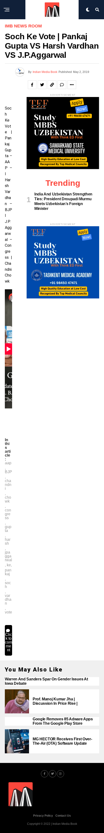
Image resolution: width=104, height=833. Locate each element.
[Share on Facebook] (32, 84)
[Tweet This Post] (42, 84)
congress (8, 514)
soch (8, 585)
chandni (8, 485)
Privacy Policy (43, 815)
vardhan (8, 599)
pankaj (8, 572)
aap (8, 463)
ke (9, 565)
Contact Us (63, 815)
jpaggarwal (8, 556)
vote (8, 612)
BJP (8, 472)
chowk (8, 499)
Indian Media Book (45, 72)
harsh (7, 541)
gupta (8, 529)
